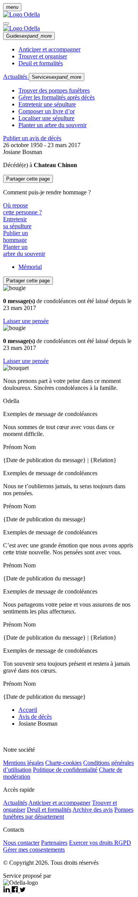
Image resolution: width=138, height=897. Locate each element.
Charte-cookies (63, 762)
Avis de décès (35, 716)
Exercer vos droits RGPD (100, 842)
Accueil (27, 709)
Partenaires (54, 842)
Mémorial (30, 267)
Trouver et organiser (42, 56)
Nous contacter (21, 842)
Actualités (16, 76)
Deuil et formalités (40, 63)
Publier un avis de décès (32, 138)
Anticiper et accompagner (49, 49)
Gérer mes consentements (34, 849)
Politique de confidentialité (65, 769)
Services (56, 77)
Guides (29, 36)
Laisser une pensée (26, 321)
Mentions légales (23, 762)
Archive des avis (92, 809)
